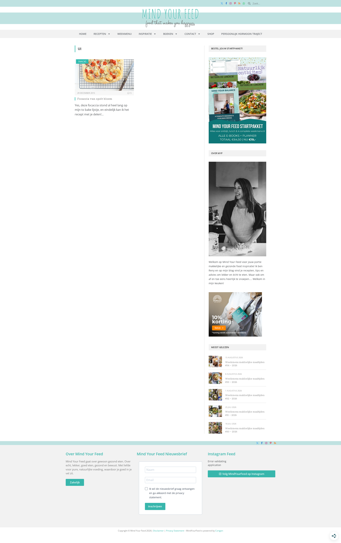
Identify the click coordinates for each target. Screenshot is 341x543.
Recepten (100, 34)
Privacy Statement (175, 530)
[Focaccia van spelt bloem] (104, 75)
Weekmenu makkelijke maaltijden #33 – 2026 (244, 380)
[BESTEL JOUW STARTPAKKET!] (237, 100)
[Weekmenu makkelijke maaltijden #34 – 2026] (215, 361)
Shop (210, 34)
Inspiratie (145, 34)
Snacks (82, 61)
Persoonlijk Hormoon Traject (241, 34)
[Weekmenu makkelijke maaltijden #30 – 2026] (215, 427)
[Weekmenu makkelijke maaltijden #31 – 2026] (215, 411)
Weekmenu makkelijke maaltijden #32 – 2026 (244, 397)
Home (82, 34)
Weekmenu (124, 34)
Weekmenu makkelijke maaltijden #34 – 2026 (244, 364)
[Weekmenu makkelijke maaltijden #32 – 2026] (215, 394)
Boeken (168, 34)
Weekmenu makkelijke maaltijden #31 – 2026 (244, 413)
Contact (190, 34)
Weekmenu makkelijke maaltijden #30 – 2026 (244, 430)
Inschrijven (155, 506)
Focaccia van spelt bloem (94, 98)
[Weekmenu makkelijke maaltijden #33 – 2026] (215, 378)
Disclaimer (158, 530)
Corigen (219, 530)
